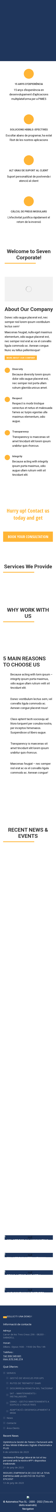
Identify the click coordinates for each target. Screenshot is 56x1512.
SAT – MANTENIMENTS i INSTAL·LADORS (23, 1395)
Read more (11, 974)
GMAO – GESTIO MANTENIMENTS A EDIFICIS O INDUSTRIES (29, 1403)
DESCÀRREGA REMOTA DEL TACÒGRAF (31, 1388)
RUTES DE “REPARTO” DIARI (25, 1383)
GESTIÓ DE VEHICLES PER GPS (27, 1378)
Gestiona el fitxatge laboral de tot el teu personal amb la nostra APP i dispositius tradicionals (28, 1036)
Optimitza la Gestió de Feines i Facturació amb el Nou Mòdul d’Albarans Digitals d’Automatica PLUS (28, 1445)
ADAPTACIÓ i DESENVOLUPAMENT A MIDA (30, 1411)
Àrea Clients (13, 1428)
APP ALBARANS (14, 923)
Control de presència (16, 1045)
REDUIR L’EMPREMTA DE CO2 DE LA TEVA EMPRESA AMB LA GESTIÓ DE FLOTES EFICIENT (28, 1151)
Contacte (11, 1422)
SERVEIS (11, 1372)
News (10, 1417)
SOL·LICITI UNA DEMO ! (19, 1316)
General (9, 1159)
